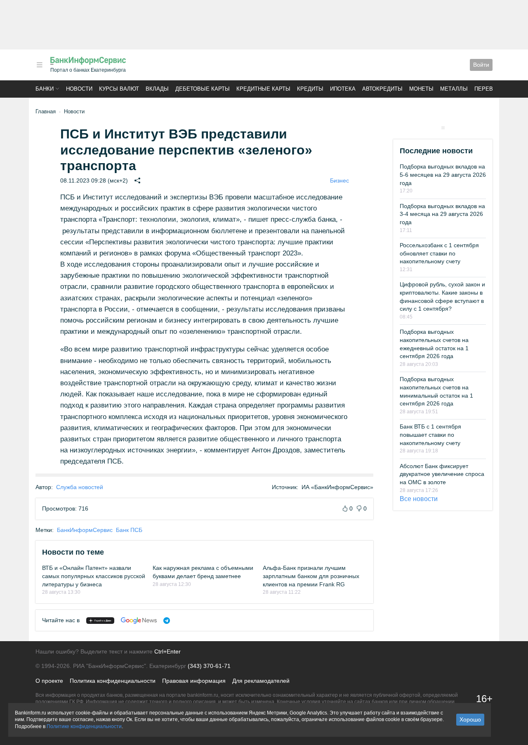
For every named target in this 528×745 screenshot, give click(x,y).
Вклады (157, 89)
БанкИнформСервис (85, 530)
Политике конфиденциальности (84, 726)
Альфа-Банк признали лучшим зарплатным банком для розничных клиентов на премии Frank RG (311, 576)
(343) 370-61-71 (209, 666)
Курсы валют (119, 89)
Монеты (421, 89)
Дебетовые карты (202, 89)
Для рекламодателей (261, 680)
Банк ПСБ (129, 530)
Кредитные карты (263, 89)
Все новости (419, 498)
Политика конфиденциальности (113, 680)
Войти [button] (481, 64)
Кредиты (310, 89)
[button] (39, 65)
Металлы (454, 89)
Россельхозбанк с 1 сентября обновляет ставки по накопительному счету (439, 253)
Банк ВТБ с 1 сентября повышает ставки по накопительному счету (430, 434)
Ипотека (343, 89)
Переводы (490, 89)
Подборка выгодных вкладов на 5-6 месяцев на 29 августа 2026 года (443, 174)
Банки (44, 89)
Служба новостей (79, 487)
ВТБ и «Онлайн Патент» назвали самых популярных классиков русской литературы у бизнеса (93, 576)
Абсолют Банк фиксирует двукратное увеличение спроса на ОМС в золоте (442, 474)
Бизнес (339, 180)
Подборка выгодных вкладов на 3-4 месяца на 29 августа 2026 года (442, 214)
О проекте (49, 680)
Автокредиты (382, 89)
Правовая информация (194, 680)
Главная (45, 111)
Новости (79, 89)
